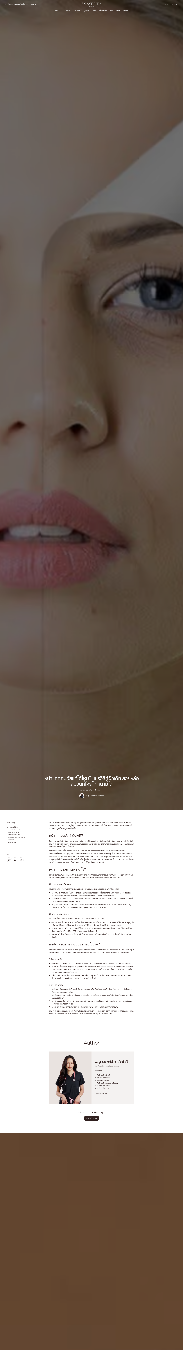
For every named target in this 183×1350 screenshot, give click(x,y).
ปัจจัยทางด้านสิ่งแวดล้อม (14, 835)
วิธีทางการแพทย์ (12, 842)
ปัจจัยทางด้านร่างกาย (13, 832)
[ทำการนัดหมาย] (91, 1118)
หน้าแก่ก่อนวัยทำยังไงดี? (13, 827)
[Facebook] (9, 859)
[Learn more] (91, 1078)
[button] (57, 10)
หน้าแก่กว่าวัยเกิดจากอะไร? (13, 830)
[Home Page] (91, 5)
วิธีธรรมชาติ (11, 840)
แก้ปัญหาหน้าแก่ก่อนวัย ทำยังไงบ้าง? (16, 837)
